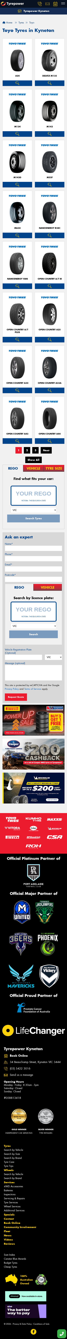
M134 (17, 126)
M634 (17, 228)
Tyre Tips (8, 1166)
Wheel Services (12, 1206)
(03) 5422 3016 (20, 1068)
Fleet (7, 1231)
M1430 (17, 177)
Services (9, 1182)
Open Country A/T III (50, 279)
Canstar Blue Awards (15, 1258)
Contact (9, 1218)
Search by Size (12, 1154)
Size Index (9, 1254)
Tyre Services (11, 1202)
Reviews (9, 1243)
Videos (8, 1239)
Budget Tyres (10, 1262)
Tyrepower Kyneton (36, 11)
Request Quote (16, 697)
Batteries (8, 1190)
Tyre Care (9, 1162)
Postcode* (10, 575)
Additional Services (14, 1210)
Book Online (12, 1223)
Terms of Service (32, 688)
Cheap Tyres (10, 1266)
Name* (9, 544)
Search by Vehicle (13, 1150)
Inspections (9, 1194)
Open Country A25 (50, 329)
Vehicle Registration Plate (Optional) (18, 651)
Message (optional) (15, 663)
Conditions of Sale (41, 1324)
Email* (8, 564)
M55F (50, 177)
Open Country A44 (50, 434)
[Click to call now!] (40, 4)
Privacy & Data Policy (22, 1324)
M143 (50, 126)
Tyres (7, 1146)
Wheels (9, 1170)
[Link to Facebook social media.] (33, 1332)
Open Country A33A (49, 383)
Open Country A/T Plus (17, 331)
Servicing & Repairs (14, 1198)
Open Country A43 (17, 434)
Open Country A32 (17, 383)
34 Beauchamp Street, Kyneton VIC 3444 (35, 1062)
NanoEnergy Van (17, 279)
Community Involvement (20, 1227)
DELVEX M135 (49, 76)
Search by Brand (13, 1158)
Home (8, 22)
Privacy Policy (12, 688)
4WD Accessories (13, 1186)
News (7, 1235)
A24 (17, 76)
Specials (9, 1214)
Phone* (9, 554)
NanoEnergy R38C (49, 228)
